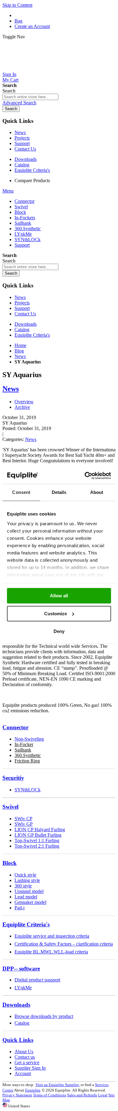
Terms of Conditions (49, 1095)
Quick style (25, 874)
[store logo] (59, 68)
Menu (8, 190)
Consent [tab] (21, 492)
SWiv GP (24, 824)
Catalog (22, 164)
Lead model (26, 896)
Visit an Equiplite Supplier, (57, 1084)
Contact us (25, 1057)
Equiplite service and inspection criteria (52, 936)
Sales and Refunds (82, 1095)
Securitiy (13, 778)
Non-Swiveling (29, 738)
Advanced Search (19, 102)
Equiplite (33, 1090)
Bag (18, 20)
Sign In (9, 74)
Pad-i (20, 907)
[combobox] (30, 97)
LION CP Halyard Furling (40, 829)
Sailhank (23, 749)
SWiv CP (23, 818)
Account (23, 1073)
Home (20, 345)
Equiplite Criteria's (32, 170)
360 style (23, 885)
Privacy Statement (17, 1095)
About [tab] (96, 492)
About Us (24, 1051)
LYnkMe (23, 987)
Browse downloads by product (44, 1016)
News (20, 132)
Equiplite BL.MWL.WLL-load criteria (51, 951)
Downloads (26, 159)
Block (9, 863)
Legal (102, 1095)
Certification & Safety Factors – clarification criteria (64, 943)
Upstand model (29, 891)
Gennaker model (30, 902)
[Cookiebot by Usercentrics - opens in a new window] (85, 476)
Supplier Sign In (30, 1068)
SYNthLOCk (28, 789)
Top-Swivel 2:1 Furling (37, 846)
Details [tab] (59, 492)
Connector (15, 727)
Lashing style (27, 880)
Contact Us (25, 148)
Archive (22, 407)
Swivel (10, 807)
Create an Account (32, 26)
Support (22, 143)
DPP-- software (21, 968)
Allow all (59, 595)
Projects (22, 138)
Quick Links (17, 1040)
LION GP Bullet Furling (38, 835)
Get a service (27, 1062)
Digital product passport (37, 979)
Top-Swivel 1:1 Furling (37, 840)
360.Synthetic (28, 755)
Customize (55, 613)
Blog (19, 350)
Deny (59, 631)
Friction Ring (27, 760)
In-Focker (24, 744)
